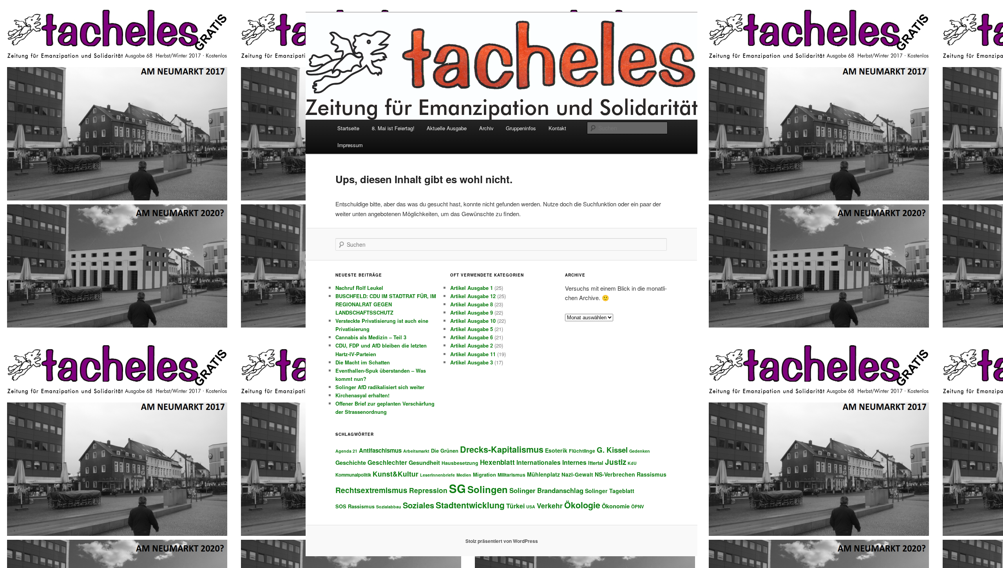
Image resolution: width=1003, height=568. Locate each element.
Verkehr (550, 505)
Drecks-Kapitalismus (501, 449)
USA (530, 507)
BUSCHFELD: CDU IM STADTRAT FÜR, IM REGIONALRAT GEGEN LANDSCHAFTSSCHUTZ (385, 304)
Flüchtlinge (582, 450)
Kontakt (557, 128)
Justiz (615, 462)
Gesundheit (424, 462)
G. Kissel (612, 449)
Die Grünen (444, 450)
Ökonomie (616, 506)
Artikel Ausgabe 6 (471, 337)
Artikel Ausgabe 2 (471, 345)
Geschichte (350, 462)
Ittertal (595, 462)
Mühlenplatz (543, 474)
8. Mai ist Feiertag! (393, 128)
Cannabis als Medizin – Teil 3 (370, 337)
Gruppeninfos (521, 128)
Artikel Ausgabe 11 (473, 354)
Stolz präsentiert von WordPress (501, 540)
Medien (463, 475)
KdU (632, 463)
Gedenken (639, 451)
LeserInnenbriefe (437, 475)
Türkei (515, 505)
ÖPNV (637, 506)
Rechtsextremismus (371, 489)
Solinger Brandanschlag (546, 490)
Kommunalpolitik (353, 475)
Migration (484, 474)
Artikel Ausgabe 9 (471, 312)
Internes (574, 462)
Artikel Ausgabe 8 (471, 304)
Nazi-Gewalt (577, 474)
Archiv (486, 128)
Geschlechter (387, 462)
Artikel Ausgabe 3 (471, 362)
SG (457, 488)
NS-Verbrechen (615, 474)
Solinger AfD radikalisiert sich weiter (379, 387)
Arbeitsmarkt (416, 451)
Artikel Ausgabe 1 (471, 287)
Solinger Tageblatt (609, 491)
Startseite (348, 128)
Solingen (487, 489)
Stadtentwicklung (470, 505)
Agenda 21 (346, 451)
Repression (428, 490)
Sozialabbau (388, 507)
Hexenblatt (497, 462)
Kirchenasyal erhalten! (362, 395)
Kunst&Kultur (395, 474)
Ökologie (582, 505)
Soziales (418, 505)
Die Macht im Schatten (362, 362)
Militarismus (511, 474)
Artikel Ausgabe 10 (473, 320)
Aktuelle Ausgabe (447, 128)
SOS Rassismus (355, 506)
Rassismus (651, 474)
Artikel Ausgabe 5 (471, 329)
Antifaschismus (380, 450)
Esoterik (556, 450)
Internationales (538, 462)
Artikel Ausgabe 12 (473, 296)
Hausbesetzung (460, 462)
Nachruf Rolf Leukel (359, 287)
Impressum (350, 145)
